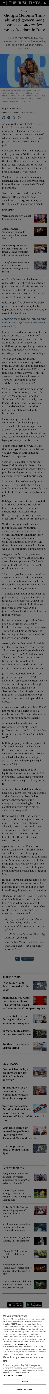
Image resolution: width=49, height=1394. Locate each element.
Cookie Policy (23, 1344)
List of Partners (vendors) (12, 1375)
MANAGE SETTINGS (24, 1389)
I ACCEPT (24, 1382)
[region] (24, 1351)
